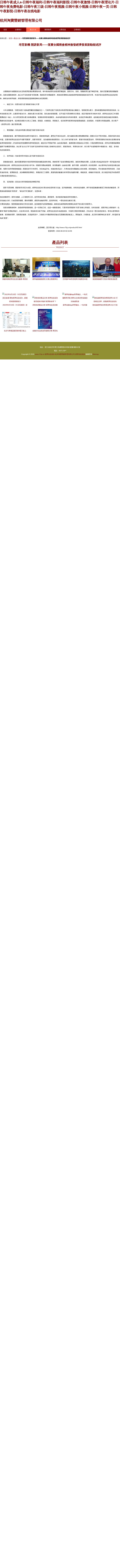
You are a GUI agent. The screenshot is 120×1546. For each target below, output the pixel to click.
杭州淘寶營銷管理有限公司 (21, 20)
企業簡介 (18, 30)
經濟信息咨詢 (50, 354)
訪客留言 (77, 30)
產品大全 (33, 30)
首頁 (5, 30)
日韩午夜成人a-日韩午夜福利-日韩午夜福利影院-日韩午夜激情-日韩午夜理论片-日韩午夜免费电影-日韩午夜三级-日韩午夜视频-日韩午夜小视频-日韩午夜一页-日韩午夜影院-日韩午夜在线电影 (59, 6)
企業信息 (62, 30)
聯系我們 (48, 30)
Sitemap (96, 354)
